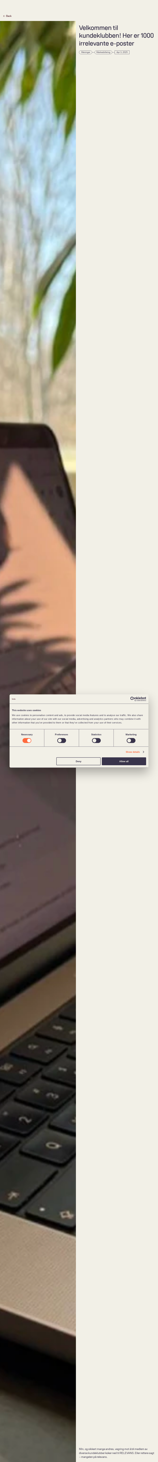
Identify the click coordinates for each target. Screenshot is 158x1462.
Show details (133, 752)
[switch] (61, 740)
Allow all (124, 761)
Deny (78, 761)
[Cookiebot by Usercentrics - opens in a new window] (132, 699)
